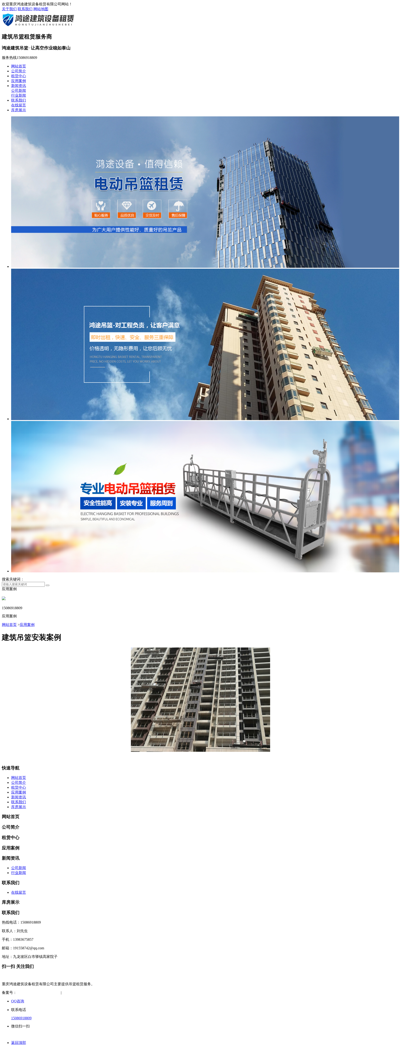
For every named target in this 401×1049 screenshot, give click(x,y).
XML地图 (93, 993)
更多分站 (112, 993)
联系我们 (25, 9)
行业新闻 (18, 95)
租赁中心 (18, 76)
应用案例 (18, 81)
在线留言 (18, 105)
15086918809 (21, 1018)
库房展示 (18, 110)
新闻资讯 (18, 86)
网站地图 (40, 9)
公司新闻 (18, 90)
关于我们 (9, 9)
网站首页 (18, 66)
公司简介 (18, 71)
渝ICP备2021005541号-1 (36, 993)
